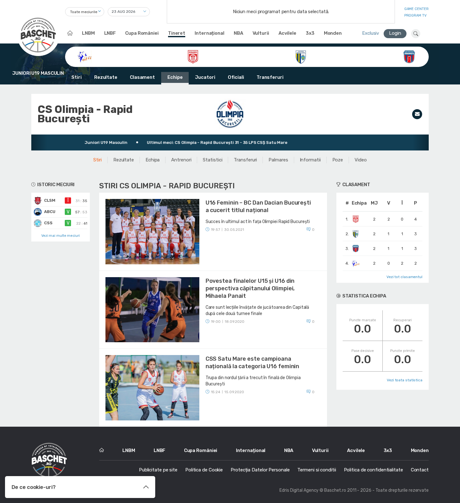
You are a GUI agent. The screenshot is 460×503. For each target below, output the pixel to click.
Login (395, 33)
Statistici (212, 160)
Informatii (310, 160)
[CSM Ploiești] (301, 56)
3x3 (310, 33)
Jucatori (205, 77)
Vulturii (261, 33)
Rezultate (105, 77)
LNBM (88, 33)
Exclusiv (370, 33)
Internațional (209, 33)
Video (361, 160)
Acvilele (287, 33)
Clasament (142, 77)
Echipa (153, 160)
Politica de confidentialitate (373, 470)
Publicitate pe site (158, 470)
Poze (337, 160)
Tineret (176, 33)
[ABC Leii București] (85, 56)
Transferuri (270, 77)
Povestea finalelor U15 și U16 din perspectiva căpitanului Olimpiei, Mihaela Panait (250, 288)
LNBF (110, 33)
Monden (333, 33)
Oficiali (236, 77)
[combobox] (84, 11)
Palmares (278, 160)
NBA (238, 33)
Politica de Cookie (204, 470)
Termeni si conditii (316, 470)
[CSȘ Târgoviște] (409, 56)
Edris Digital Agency (299, 490)
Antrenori (181, 160)
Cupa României (142, 33)
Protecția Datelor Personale (260, 470)
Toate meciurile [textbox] (83, 12)
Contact (420, 470)
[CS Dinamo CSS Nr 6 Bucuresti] (193, 56)
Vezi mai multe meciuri (60, 236)
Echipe (174, 77)
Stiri (76, 77)
